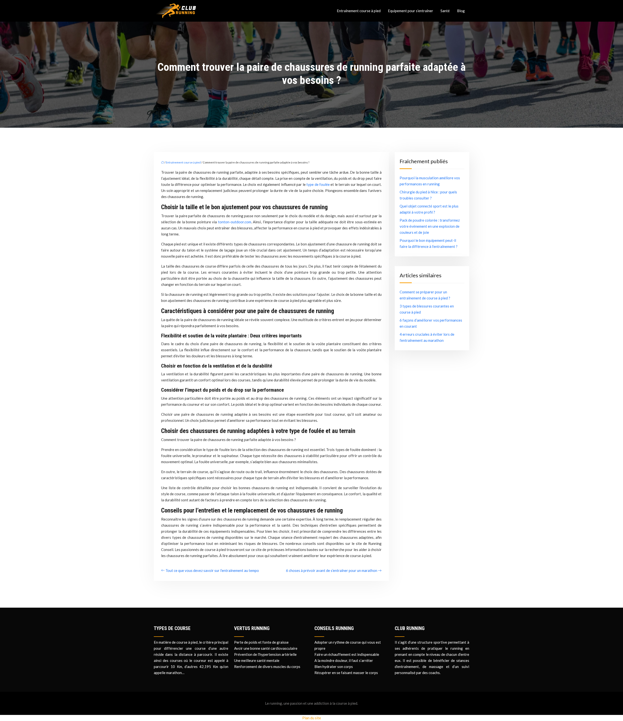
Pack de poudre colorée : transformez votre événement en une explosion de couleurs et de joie (430, 226)
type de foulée (318, 184)
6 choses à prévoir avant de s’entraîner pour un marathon (331, 570)
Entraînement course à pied (359, 11)
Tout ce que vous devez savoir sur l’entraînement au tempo (212, 570)
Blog (461, 11)
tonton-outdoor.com (234, 222)
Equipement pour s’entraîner (410, 11)
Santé (445, 11)
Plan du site (311, 718)
